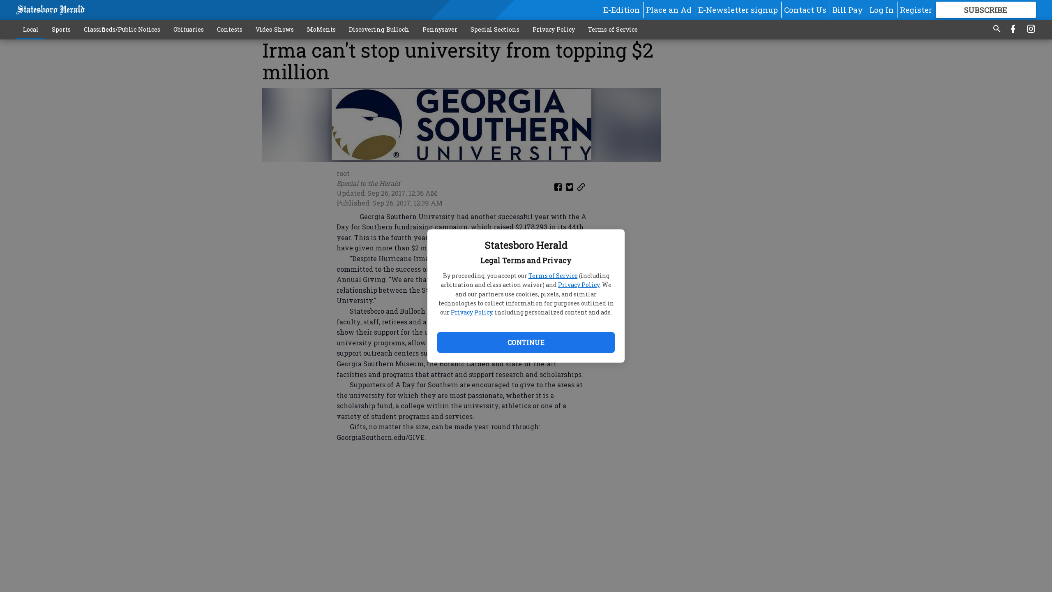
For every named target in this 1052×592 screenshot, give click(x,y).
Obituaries (188, 29)
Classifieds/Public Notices (122, 29)
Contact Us (805, 10)
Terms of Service (553, 276)
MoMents (321, 29)
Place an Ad (669, 10)
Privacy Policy (579, 285)
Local (31, 29)
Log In (882, 10)
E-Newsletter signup (738, 10)
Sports (61, 29)
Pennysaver (439, 29)
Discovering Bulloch (379, 29)
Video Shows (275, 29)
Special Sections (495, 29)
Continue (526, 342)
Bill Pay (848, 10)
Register (916, 10)
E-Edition (621, 10)
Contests (229, 29)
